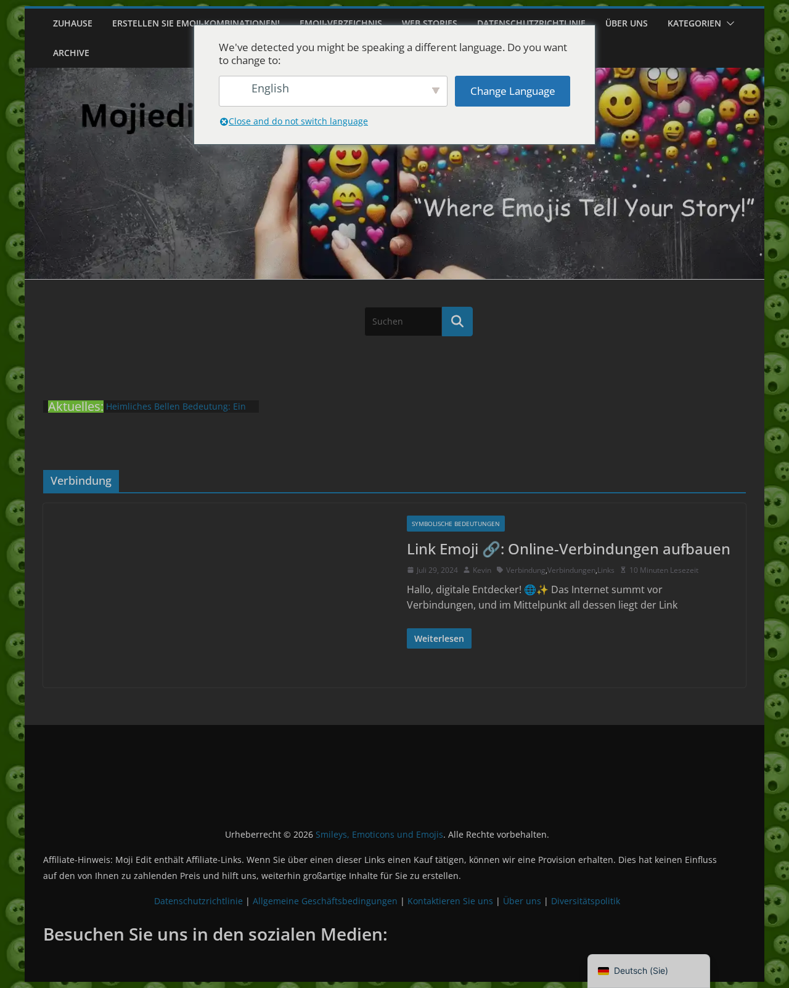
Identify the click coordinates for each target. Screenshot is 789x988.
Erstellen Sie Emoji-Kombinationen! (196, 23)
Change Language (512, 91)
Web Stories (429, 23)
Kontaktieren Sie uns (450, 901)
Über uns (626, 23)
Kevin (482, 570)
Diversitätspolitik (585, 901)
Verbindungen (571, 570)
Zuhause (72, 23)
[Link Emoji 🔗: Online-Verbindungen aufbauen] (218, 595)
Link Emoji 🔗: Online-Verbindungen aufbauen (568, 548)
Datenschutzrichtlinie (531, 23)
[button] (728, 23)
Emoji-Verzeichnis (341, 23)
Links (606, 570)
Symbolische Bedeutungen (456, 523)
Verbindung (526, 570)
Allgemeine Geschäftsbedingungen (325, 901)
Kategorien (694, 23)
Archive (71, 53)
